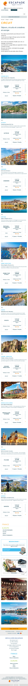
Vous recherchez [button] (14, 17)
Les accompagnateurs (14, 646)
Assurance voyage (10, 631)
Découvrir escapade (14, 638)
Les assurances (14, 643)
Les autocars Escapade (14, 648)
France (5, 524)
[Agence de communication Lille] (17, 685)
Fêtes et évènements (7, 535)
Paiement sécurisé (12, 633)
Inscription (14, 10)
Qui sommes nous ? (14, 640)
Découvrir (14, 573)
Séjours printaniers (7, 530)
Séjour (4, 531)
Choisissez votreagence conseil (6, 550)
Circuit (4, 533)
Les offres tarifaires (14, 641)
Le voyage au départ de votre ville (14, 645)
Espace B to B (19, 631)
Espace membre (4, 10)
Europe (7, 19)
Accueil (2, 19)
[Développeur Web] (11, 685)
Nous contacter (14, 628)
